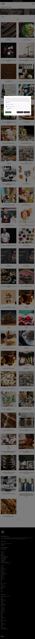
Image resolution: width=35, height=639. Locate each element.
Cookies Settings (9, 108)
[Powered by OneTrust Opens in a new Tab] (27, 114)
